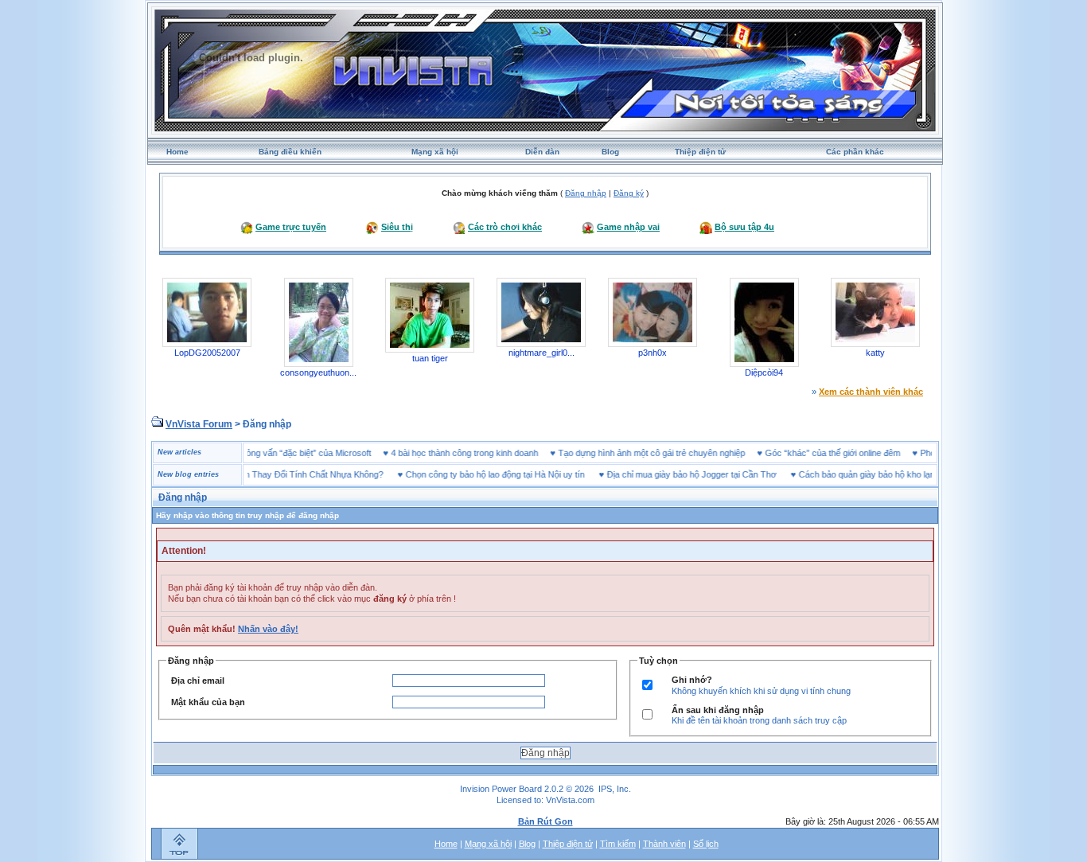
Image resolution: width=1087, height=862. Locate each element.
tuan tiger (430, 358)
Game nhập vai (628, 227)
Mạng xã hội (434, 151)
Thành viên (664, 843)
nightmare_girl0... (541, 352)
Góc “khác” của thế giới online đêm (850, 453)
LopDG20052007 (207, 352)
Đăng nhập (585, 193)
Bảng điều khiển (290, 151)
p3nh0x (652, 352)
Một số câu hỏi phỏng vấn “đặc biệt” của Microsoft (292, 453)
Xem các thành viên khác (871, 391)
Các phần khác (855, 151)
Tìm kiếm (618, 843)
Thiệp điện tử (700, 151)
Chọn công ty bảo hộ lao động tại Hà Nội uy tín (477, 474)
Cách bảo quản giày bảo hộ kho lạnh (851, 474)
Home (177, 151)
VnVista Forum (199, 424)
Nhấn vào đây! (268, 629)
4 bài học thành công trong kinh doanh (482, 453)
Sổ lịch (706, 843)
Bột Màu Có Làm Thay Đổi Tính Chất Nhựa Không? (266, 474)
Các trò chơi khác (505, 227)
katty (875, 352)
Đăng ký (629, 193)
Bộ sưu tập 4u (744, 227)
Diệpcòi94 (764, 372)
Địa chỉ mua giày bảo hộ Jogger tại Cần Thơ (673, 474)
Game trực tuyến (290, 227)
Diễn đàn (542, 151)
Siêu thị (397, 227)
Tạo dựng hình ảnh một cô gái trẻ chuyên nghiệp (669, 453)
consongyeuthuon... (318, 372)
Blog (610, 151)
